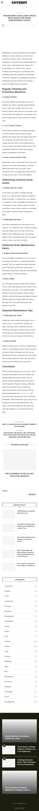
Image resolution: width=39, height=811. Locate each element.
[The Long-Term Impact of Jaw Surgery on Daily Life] (8, 567)
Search (4, 491)
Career (20, 596)
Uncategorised (20, 702)
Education (20, 611)
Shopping (20, 686)
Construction (20, 601)
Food (20, 636)
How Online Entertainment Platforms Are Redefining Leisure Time (26, 526)
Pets (20, 671)
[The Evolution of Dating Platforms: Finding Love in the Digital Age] (8, 750)
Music (20, 666)
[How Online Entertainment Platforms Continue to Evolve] (8, 540)
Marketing (20, 661)
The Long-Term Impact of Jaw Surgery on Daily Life (26, 564)
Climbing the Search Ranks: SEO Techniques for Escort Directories (26, 762)
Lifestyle (20, 656)
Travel (20, 697)
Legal (20, 651)
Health (20, 646)
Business (20, 591)
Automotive (20, 586)
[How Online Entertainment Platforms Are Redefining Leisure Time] (8, 527)
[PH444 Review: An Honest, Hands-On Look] (8, 514)
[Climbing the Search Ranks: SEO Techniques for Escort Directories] (8, 763)
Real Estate (20, 681)
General (20, 641)
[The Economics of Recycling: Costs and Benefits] (19, 460)
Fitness (20, 631)
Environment (20, 621)
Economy (20, 606)
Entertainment (20, 616)
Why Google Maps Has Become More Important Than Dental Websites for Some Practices (25, 553)
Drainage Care (25, 393)
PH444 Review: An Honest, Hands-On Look (26, 512)
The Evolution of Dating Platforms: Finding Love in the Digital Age (26, 749)
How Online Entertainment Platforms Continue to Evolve (26, 539)
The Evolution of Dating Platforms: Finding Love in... (18, 789)
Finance (20, 626)
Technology (20, 692)
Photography (20, 676)
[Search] (37, 3)
